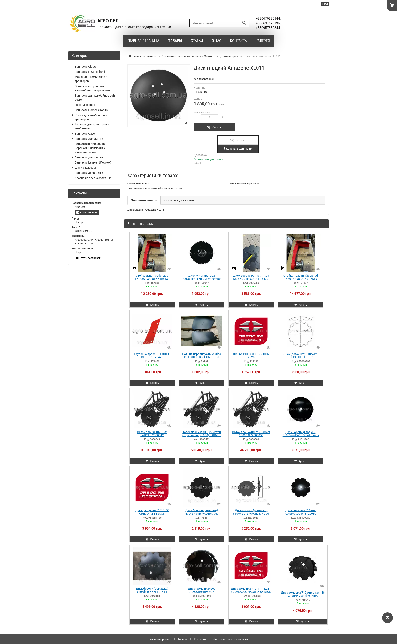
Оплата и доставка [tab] (179, 200)
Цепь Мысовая (85, 105)
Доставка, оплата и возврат (230, 639)
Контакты (239, 40)
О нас (216, 40)
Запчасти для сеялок (89, 157)
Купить (215, 127)
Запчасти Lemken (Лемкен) (93, 162)
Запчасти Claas (85, 66)
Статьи (197, 40)
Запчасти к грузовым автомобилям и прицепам (92, 88)
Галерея (263, 40)
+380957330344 (268, 27)
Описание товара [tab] (144, 200)
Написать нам (88, 212)
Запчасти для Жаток (89, 139)
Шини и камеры (85, 168)
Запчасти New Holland (90, 72)
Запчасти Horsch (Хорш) (91, 110)
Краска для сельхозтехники (93, 178)
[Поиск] (244, 23)
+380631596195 (268, 23)
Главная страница (143, 40)
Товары (175, 40)
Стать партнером (90, 258)
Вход (325, 3)
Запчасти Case (85, 133)
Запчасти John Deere (89, 173)
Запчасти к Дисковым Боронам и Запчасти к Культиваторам (90, 148)
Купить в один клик (238, 149)
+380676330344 (268, 18)
